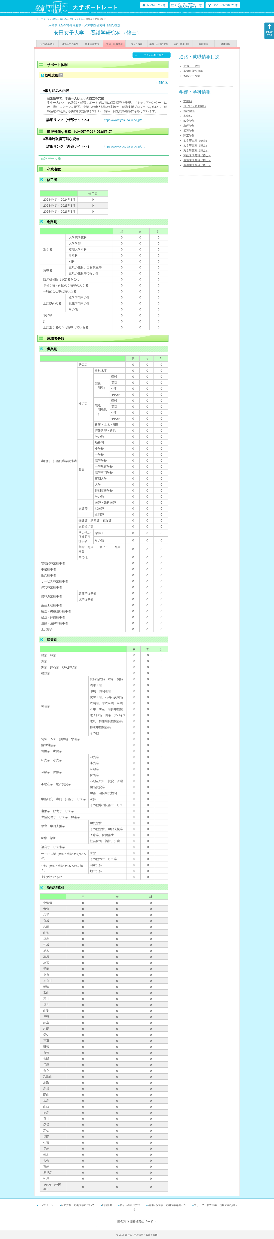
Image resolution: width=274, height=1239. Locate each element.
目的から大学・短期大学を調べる (167, 1205)
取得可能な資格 (193, 71)
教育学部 (189, 120)
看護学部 (189, 130)
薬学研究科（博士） (195, 150)
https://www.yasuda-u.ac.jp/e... (124, 146)
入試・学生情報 (181, 44)
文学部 (187, 101)
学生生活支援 (92, 44)
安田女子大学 (76, 19)
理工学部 (189, 135)
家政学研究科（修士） (197, 155)
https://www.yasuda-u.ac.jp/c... (124, 120)
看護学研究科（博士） (197, 160)
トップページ (42, 19)
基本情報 (225, 44)
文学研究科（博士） (195, 145)
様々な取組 (137, 44)
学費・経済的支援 (158, 44)
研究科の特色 (47, 44)
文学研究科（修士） (195, 140)
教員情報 (203, 44)
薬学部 (187, 116)
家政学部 (189, 111)
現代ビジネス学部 (194, 106)
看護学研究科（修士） (197, 165)
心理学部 (189, 125)
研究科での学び (70, 44)
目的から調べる (59, 19)
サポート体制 (191, 66)
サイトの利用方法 (130, 1205)
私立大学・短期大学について (77, 1205)
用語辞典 (107, 1205)
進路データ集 (191, 76)
